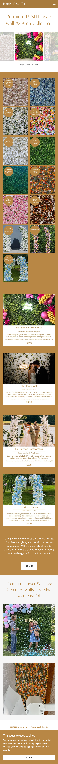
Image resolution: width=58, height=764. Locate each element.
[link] (14, 3)
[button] (54, 4)
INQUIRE (29, 566)
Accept (29, 758)
